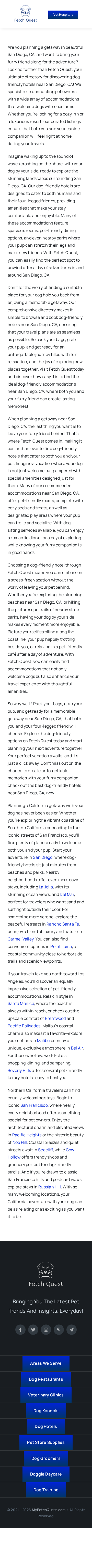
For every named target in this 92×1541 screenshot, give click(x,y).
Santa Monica (21, 1003)
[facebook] (20, 1330)
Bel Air (77, 1048)
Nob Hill (20, 1142)
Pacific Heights (27, 1135)
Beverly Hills (19, 1070)
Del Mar (67, 894)
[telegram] (71, 1330)
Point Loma (61, 946)
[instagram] (46, 1330)
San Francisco (34, 1105)
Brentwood (55, 1018)
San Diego (42, 857)
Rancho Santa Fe (63, 924)
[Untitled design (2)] (26, 7)
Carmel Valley (20, 939)
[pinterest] (59, 1330)
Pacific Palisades (24, 1026)
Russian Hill (49, 1187)
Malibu (43, 1040)
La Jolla (46, 887)
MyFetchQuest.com (48, 1509)
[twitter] (33, 1330)
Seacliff (45, 1150)
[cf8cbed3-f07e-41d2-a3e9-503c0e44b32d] (46, 1264)
